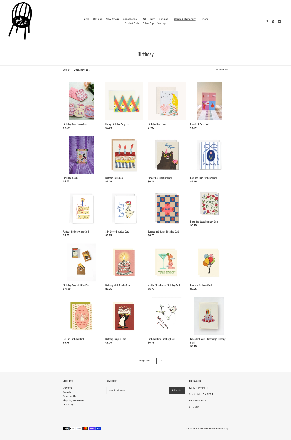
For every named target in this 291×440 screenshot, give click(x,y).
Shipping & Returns (73, 400)
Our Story (68, 404)
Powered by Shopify (219, 428)
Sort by (66, 70)
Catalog (67, 387)
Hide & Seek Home (201, 428)
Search (67, 392)
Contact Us (69, 396)
